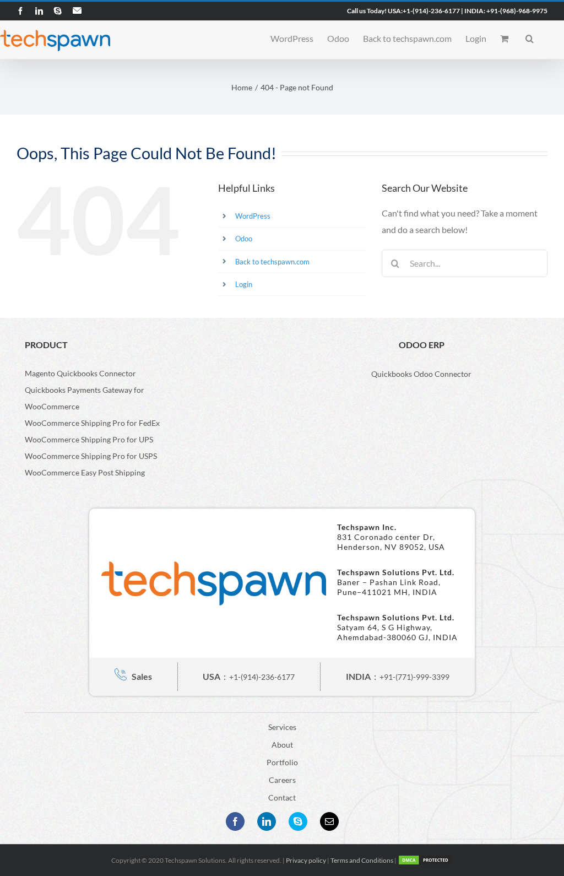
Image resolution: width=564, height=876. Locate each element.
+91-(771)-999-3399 (414, 677)
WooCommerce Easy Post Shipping (85, 472)
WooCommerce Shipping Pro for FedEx (92, 423)
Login (243, 284)
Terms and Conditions (361, 860)
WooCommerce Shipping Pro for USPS (91, 456)
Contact (282, 797)
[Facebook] (235, 821)
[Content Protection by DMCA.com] (425, 860)
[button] (529, 37)
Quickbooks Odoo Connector (421, 373)
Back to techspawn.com (272, 261)
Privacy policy (306, 860)
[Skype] (298, 821)
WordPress (252, 216)
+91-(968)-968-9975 (516, 11)
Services (282, 727)
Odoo (243, 238)
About (282, 744)
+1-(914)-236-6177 (431, 11)
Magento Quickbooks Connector (80, 373)
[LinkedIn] (266, 821)
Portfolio (282, 762)
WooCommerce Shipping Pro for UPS (89, 439)
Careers (282, 780)
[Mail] (329, 821)
